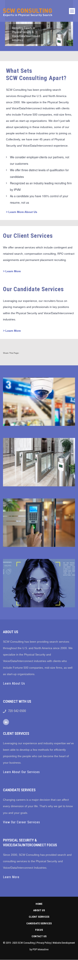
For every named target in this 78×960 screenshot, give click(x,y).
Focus (39, 929)
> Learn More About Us (21, 212)
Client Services (39, 916)
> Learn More (12, 271)
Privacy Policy (44, 942)
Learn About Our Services (21, 772)
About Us (39, 910)
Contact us (39, 936)
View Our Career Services (21, 822)
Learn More (11, 877)
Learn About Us (14, 683)
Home (39, 903)
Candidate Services (39, 923)
